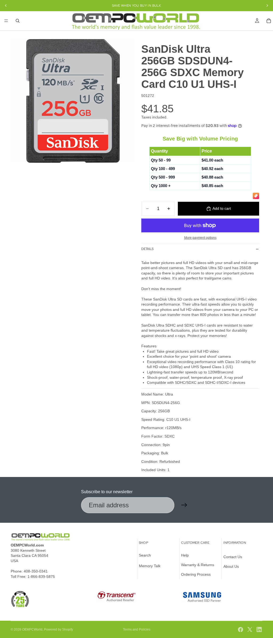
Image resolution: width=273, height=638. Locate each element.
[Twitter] (250, 629)
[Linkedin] (259, 629)
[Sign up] (184, 505)
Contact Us (232, 557)
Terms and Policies (136, 629)
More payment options (200, 237)
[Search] (17, 21)
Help (185, 555)
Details (147, 249)
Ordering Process (196, 574)
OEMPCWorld (32, 629)
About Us (231, 566)
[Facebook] (240, 629)
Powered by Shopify (58, 629)
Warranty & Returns (197, 565)
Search (145, 555)
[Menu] (6, 21)
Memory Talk (149, 566)
